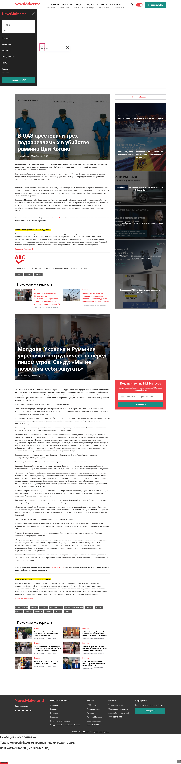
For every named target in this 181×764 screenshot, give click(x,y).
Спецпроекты (91, 4)
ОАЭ (19, 274)
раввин (29, 274)
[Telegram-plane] (30, 710)
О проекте (54, 705)
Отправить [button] (4, 763)
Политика (21, 342)
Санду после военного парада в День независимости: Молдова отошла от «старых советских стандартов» (47, 648)
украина (67, 611)
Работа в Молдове (88, 8)
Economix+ (115, 4)
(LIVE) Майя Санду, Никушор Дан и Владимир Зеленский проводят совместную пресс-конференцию (94, 633)
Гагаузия (76, 8)
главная (33, 607)
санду (58, 611)
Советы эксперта (104, 8)
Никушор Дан (38, 611)
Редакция (54, 709)
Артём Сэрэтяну (24, 376)
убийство (38, 274)
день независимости (56, 607)
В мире (20, 129)
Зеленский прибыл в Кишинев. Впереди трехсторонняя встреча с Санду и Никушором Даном (94, 648)
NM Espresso (51, 8)
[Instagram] (23, 710)
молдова (28, 611)
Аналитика (67, 4)
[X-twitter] (19, 710)
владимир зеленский (21, 607)
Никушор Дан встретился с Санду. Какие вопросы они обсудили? (46, 662)
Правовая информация (60, 721)
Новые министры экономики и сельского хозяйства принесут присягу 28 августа (93, 663)
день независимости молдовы (73, 607)
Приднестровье (64, 8)
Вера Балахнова (40, 308)
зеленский (89, 607)
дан (43, 607)
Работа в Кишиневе (140, 97)
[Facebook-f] (15, 710)
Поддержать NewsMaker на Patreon (65, 725)
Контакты (54, 713)
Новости (55, 4)
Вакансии (54, 717)
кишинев (98, 607)
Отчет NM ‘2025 (118, 8)
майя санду (18, 611)
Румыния (48, 611)
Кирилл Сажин (23, 156)
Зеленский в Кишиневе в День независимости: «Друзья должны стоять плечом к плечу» (46, 633)
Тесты (104, 4)
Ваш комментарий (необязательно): (25, 748)
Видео (79, 4)
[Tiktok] (27, 710)
